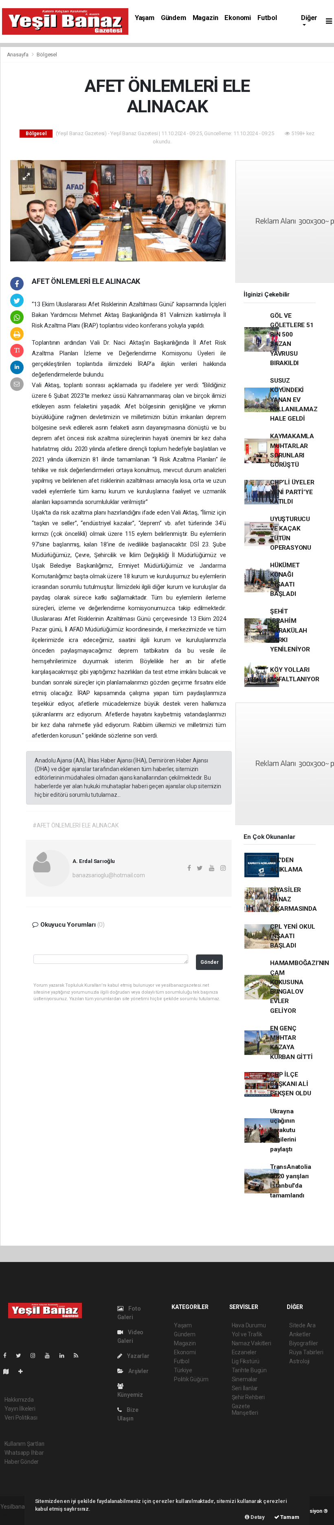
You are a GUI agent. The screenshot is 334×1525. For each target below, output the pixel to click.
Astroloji (299, 1361)
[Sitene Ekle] (23, 1371)
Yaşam (144, 18)
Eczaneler (244, 1352)
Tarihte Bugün (249, 1370)
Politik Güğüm (191, 1379)
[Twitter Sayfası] (22, 1355)
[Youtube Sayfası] (50, 1355)
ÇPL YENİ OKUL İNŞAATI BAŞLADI (292, 936)
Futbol (267, 18)
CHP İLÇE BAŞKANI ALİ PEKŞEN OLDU (290, 1084)
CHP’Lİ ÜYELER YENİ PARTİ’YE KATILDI (292, 492)
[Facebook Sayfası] (8, 1355)
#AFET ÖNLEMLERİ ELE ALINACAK (76, 825)
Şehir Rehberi (248, 1397)
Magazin (205, 18)
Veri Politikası (20, 1417)
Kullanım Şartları (24, 1443)
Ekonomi (237, 18)
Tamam (289, 1517)
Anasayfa (18, 54)
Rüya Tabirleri (306, 1352)
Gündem (173, 18)
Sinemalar (244, 1379)
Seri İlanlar (245, 1388)
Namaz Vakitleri (251, 1343)
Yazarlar (137, 1356)
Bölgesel (47, 54)
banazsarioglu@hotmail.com (109, 875)
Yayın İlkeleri (19, 1408)
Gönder (209, 962)
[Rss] (79, 1355)
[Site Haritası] (9, 1371)
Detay (257, 1517)
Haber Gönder (21, 1461)
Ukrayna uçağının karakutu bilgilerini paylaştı (283, 1130)
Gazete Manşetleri (245, 1409)
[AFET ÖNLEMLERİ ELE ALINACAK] (118, 210)
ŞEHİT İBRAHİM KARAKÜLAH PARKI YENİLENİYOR (290, 630)
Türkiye (183, 1370)
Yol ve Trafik (247, 1334)
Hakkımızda (19, 1399)
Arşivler (137, 1371)
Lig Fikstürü (246, 1361)
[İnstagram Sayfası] (36, 1355)
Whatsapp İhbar (24, 1452)
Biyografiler (303, 1343)
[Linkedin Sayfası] (65, 1355)
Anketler (299, 1334)
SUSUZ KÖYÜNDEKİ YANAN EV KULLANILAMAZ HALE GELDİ (294, 399)
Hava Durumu (249, 1325)
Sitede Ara (302, 1325)
